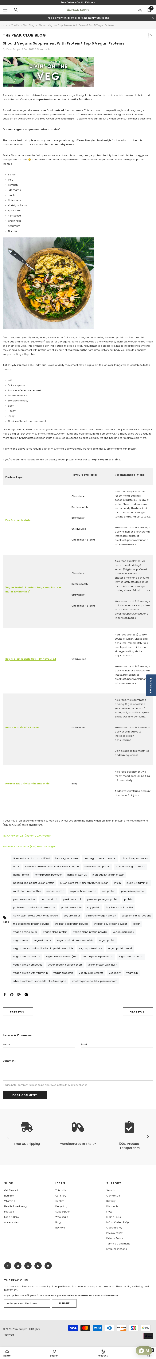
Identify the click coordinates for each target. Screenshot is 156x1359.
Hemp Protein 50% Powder (22, 727)
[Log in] (140, 10)
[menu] (5, 9)
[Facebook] (4, 994)
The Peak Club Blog (22, 25)
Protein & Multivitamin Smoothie (27, 783)
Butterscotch (80, 507)
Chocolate (78, 496)
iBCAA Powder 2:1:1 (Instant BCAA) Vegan (27, 835)
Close (152, 18)
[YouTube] (48, 1265)
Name (6, 1044)
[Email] (19, 994)
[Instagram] (17, 1265)
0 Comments (42, 49)
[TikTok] (38, 1265)
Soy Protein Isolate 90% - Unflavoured (30, 659)
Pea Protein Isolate (18, 520)
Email (84, 1044)
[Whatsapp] (26, 994)
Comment (9, 1060)
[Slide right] (147, 1137)
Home (3, 25)
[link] (27, 1135)
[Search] (16, 9)
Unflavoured (79, 528)
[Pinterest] (12, 994)
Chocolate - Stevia (83, 539)
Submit (64, 1303)
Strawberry (78, 518)
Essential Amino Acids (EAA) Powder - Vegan (29, 846)
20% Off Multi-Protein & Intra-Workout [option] (78, 2)
